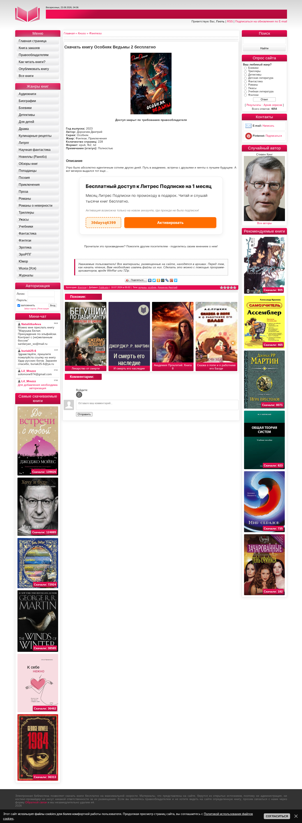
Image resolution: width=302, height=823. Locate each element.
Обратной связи (36, 802)
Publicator (104, 287)
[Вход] (79, 395)
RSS (230, 21)
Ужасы (252, 88)
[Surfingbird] (176, 280)
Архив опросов (273, 105)
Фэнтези (82, 287)
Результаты (254, 105)
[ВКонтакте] (150, 280)
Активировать (170, 222)
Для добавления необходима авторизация (38, 386)
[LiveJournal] (167, 280)
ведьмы (142, 287)
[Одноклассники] (158, 280)
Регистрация (43, 309)
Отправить (84, 414)
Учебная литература (260, 91)
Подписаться (274, 136)
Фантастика (255, 81)
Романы (253, 84)
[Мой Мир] (163, 280)
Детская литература (260, 77)
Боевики (253, 67)
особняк (152, 287)
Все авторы (264, 223)
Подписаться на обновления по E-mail (261, 21)
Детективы (254, 74)
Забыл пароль (30, 309)
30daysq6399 (103, 221)
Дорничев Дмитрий (167, 287)
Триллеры (254, 71)
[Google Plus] (171, 280)
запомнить (28, 305)
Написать (268, 125)
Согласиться (277, 816)
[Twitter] (154, 280)
